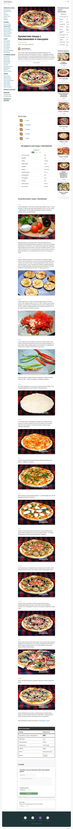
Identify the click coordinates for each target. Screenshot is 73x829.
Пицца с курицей (7, 85)
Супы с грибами (7, 47)
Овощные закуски (7, 9)
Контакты (47, 820)
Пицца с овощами (7, 78)
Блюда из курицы (7, 61)
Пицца (6, 73)
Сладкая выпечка (7, 94)
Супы (5, 39)
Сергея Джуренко (8, 1)
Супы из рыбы (6, 48)
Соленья (5, 17)
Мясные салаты (7, 34)
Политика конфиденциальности (36, 823)
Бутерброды (6, 14)
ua (65, 1)
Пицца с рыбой (7, 82)
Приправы (6, 19)
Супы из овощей (7, 40)
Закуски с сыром (7, 16)
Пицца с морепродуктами (9, 80)
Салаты (6, 22)
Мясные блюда (7, 56)
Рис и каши (6, 64)
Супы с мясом (6, 42)
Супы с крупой (6, 45)
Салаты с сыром (7, 31)
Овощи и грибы (7, 59)
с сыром (47, 720)
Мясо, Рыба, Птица (7, 11)
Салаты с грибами (7, 36)
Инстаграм (40, 820)
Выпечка (6, 92)
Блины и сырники (9, 89)
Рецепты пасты (7, 58)
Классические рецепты (8, 66)
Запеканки (6, 69)
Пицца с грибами (7, 83)
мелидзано (20, 208)
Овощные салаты (7, 24)
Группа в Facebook (25, 820)
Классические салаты (8, 29)
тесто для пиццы (33, 386)
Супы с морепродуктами (8, 50)
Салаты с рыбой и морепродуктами (7, 26)
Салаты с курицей (7, 28)
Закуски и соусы (9, 8)
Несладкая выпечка (7, 96)
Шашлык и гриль (7, 67)
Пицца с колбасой (7, 77)
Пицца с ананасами (7, 86)
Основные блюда (9, 54)
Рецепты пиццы (22, 116)
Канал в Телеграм (33, 820)
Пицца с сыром (7, 75)
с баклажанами (41, 720)
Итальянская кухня (47, 751)
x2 (36, 152)
